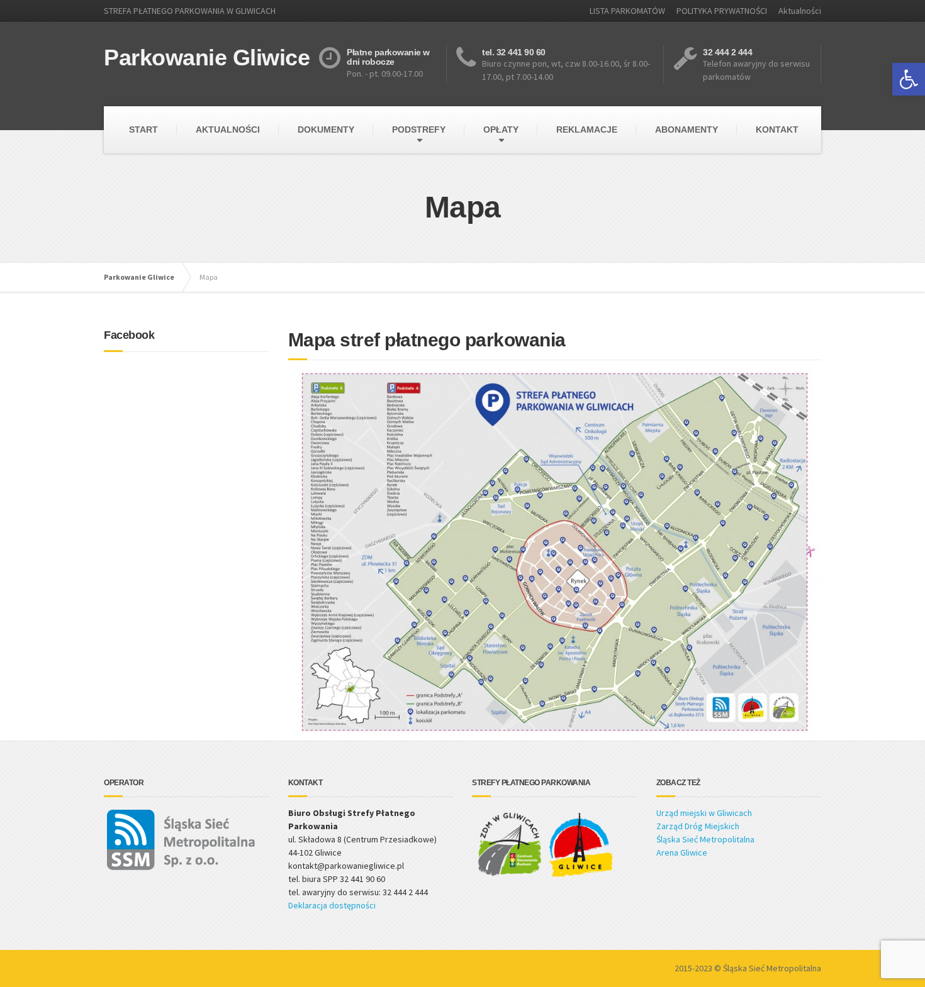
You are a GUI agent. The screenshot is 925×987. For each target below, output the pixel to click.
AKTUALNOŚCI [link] (228, 129)
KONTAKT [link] (777, 129)
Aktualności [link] (799, 10)
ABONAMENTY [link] (686, 129)
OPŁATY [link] (501, 129)
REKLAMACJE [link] (586, 129)
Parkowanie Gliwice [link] (139, 277)
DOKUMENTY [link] (326, 129)
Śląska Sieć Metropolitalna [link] (705, 839)
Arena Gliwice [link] (681, 852)
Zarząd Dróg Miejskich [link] (697, 826)
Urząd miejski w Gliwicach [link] (704, 813)
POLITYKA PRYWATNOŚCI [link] (721, 10)
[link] (908, 79)
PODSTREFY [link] (419, 129)
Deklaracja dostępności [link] (332, 905)
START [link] (143, 129)
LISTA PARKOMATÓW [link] (627, 10)
